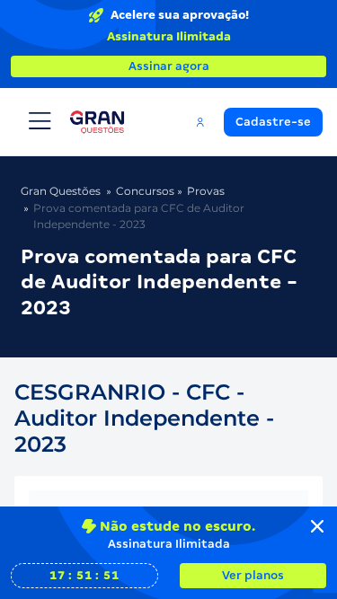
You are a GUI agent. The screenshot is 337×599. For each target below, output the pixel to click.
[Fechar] (317, 526)
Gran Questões (61, 191)
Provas (206, 191)
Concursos (145, 191)
